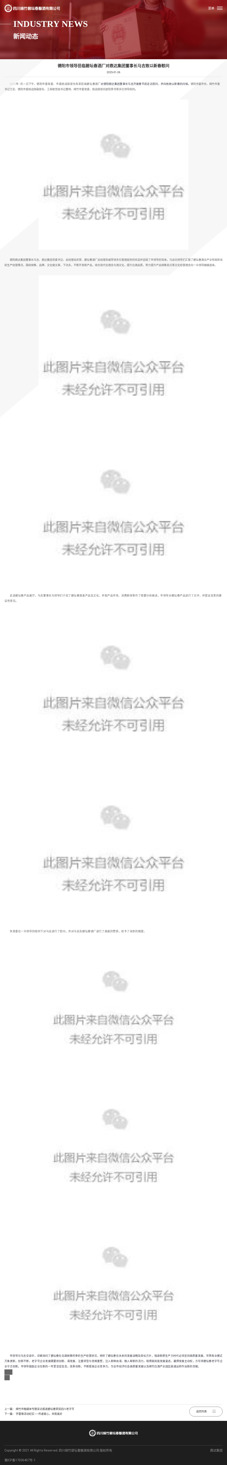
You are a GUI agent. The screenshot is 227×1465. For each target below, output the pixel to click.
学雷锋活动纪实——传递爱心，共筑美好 (39, 1414)
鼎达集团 (216, 1450)
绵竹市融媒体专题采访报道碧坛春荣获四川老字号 (45, 1409)
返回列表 (201, 1411)
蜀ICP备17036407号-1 (19, 1460)
